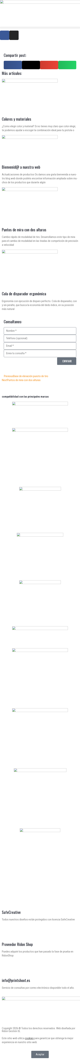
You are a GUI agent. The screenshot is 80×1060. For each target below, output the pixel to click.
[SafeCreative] (6, 900)
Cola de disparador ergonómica (24, 293)
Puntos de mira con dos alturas (24, 229)
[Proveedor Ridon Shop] (6, 932)
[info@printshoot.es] (6, 969)
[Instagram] (14, 35)
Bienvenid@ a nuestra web (21, 167)
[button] (40, 28)
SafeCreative (11, 912)
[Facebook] (4, 35)
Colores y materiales (16, 119)
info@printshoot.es (16, 980)
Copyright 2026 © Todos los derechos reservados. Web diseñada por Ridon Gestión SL (38, 1030)
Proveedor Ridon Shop (17, 944)
